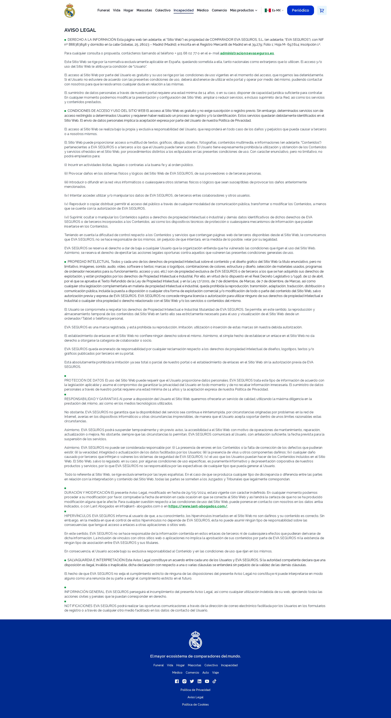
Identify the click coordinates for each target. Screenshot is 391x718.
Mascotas (144, 10)
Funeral (104, 10)
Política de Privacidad (195, 690)
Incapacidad (184, 10)
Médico (203, 10)
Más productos (242, 10)
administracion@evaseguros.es (247, 53)
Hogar (128, 10)
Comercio (219, 10)
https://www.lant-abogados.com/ (197, 506)
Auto (205, 672)
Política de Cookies (195, 704)
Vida (116, 10)
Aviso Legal (195, 697)
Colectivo (162, 10)
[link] (176, 681)
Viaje (215, 672)
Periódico (300, 10)
